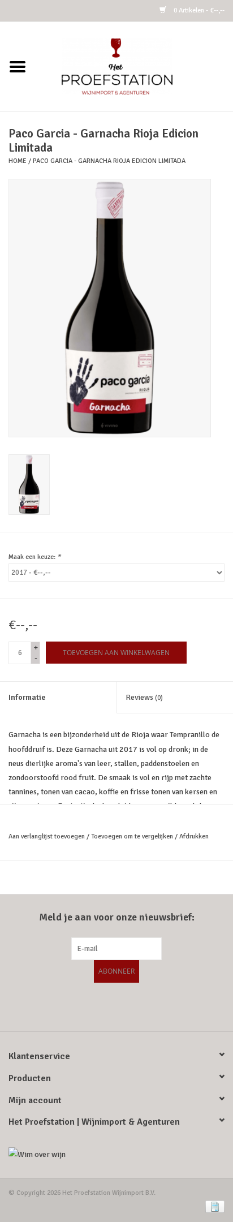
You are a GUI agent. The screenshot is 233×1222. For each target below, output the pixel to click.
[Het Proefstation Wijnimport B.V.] (134, 66)
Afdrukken (194, 836)
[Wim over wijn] (116, 1154)
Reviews (144, 697)
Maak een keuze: (34, 557)
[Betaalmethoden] (213, 1206)
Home (17, 161)
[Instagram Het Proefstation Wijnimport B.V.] (146, 1005)
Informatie (27, 697)
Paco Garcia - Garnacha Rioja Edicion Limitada (109, 161)
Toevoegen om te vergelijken (133, 836)
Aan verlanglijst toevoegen (46, 836)
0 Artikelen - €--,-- (198, 10)
